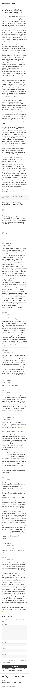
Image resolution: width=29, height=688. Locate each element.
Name (4, 642)
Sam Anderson (17, 196)
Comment (5, 624)
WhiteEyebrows (8, 3)
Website (4, 654)
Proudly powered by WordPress (9, 686)
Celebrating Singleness (7, 197)
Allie (6, 390)
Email (4, 648)
